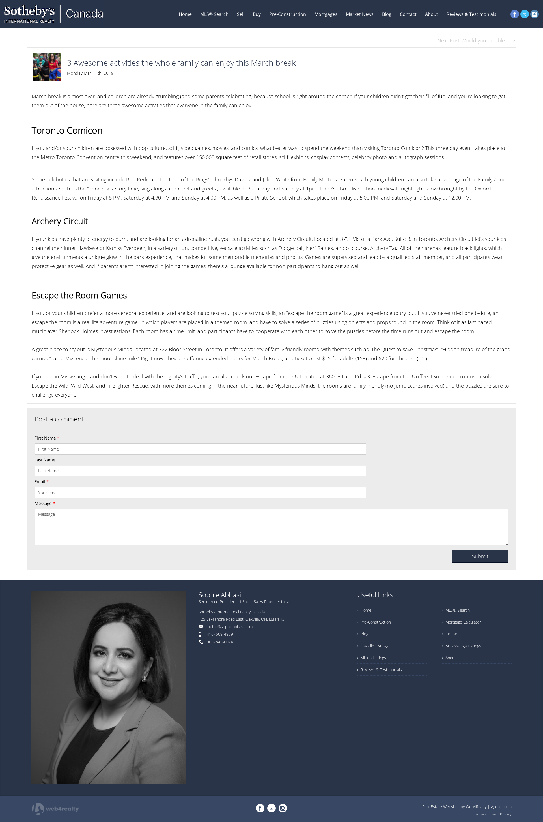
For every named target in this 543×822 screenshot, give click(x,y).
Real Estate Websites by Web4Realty (454, 806)
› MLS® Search (456, 610)
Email (42, 481)
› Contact (450, 634)
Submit (480, 556)
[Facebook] (514, 14)
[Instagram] (534, 14)
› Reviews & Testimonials (379, 669)
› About (449, 657)
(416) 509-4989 (219, 634)
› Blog (362, 634)
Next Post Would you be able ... (474, 40)
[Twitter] (524, 14)
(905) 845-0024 (219, 642)
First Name (47, 438)
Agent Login (501, 806)
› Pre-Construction (374, 622)
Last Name (45, 460)
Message (45, 503)
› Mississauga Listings (461, 645)
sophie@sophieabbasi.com (229, 626)
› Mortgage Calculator (461, 622)
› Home (364, 610)
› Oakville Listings (373, 645)
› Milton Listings (371, 657)
